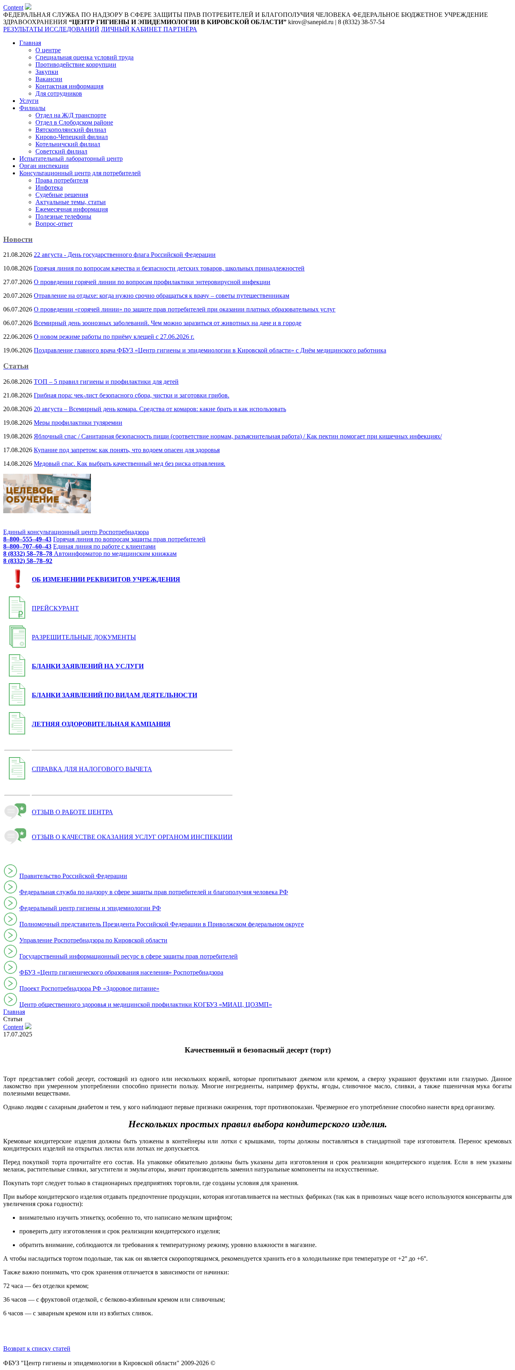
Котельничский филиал (67, 144)
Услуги (29, 100)
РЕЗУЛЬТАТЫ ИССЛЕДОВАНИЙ (51, 29)
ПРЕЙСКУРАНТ (55, 608)
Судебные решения (61, 194)
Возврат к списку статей (36, 1348)
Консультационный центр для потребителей (80, 173)
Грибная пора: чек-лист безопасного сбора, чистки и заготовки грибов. (131, 395)
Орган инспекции (44, 165)
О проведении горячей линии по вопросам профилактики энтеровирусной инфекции (152, 282)
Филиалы (32, 107)
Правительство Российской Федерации (73, 875)
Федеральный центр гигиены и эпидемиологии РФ (90, 908)
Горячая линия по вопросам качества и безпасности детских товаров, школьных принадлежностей (169, 268)
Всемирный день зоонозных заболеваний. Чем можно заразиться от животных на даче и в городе (167, 322)
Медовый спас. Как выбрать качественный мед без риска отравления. (129, 463)
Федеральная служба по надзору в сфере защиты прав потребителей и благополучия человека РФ (153, 892)
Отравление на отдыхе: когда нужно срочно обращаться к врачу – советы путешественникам (161, 295)
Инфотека (49, 187)
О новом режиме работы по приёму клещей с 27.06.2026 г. (114, 336)
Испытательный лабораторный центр (71, 158)
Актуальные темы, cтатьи (70, 202)
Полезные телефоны (63, 216)
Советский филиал (61, 151)
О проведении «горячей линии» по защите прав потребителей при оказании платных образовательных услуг (185, 309)
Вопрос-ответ (54, 223)
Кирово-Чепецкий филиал (71, 136)
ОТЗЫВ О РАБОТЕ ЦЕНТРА (72, 812)
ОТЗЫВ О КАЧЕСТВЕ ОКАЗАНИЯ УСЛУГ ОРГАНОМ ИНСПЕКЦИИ (132, 836)
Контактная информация (69, 86)
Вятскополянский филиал (70, 129)
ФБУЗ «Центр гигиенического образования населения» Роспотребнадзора (121, 972)
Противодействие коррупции (75, 64)
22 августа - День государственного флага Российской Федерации (125, 254)
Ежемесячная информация (71, 209)
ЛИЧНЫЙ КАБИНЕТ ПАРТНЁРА (149, 29)
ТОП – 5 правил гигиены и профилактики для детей (106, 381)
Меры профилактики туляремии (78, 422)
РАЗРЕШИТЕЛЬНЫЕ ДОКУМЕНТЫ (84, 637)
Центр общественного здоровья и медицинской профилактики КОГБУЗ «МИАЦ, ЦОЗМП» (145, 1004)
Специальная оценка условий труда (84, 57)
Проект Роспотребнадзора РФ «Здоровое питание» (89, 988)
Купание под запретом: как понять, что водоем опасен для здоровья (127, 449)
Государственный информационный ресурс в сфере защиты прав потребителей (128, 956)
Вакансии (48, 79)
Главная (30, 42)
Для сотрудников (58, 93)
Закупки (46, 71)
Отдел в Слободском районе (74, 122)
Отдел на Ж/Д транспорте (70, 115)
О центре (48, 50)
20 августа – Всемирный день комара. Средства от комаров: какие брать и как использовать (160, 408)
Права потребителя (61, 180)
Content (13, 7)
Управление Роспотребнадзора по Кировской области (93, 940)
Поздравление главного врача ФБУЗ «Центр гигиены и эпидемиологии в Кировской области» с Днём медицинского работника (210, 350)
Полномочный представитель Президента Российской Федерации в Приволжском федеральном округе (161, 924)
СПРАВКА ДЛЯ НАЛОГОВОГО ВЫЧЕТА (92, 769)
